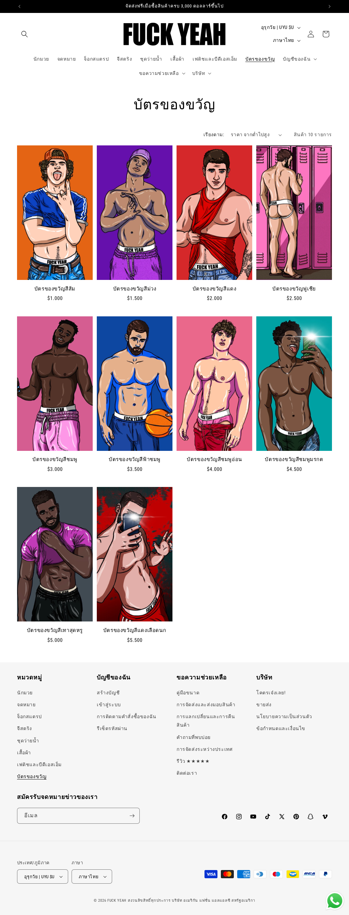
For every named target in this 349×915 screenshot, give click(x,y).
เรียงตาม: (213, 134)
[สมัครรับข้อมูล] (131, 816)
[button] (24, 34)
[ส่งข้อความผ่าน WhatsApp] (335, 901)
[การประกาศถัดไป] (329, 6)
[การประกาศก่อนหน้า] (19, 6)
